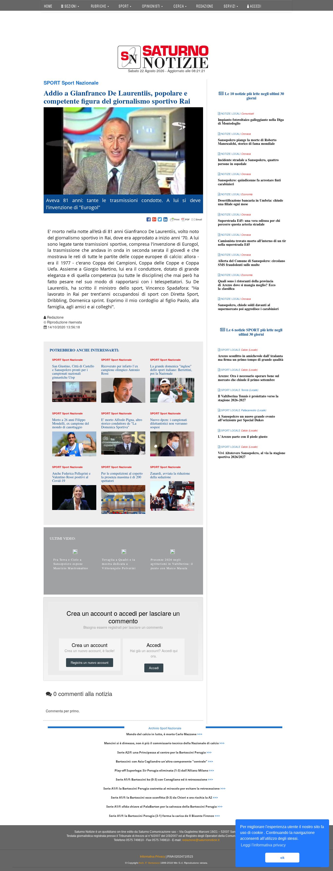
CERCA (179, 6)
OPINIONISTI (151, 6)
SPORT (124, 6)
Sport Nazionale (80, 82)
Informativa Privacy (152, 856)
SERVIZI (230, 6)
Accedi (255, 6)
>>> (199, 734)
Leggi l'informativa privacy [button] (263, 845)
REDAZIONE (204, 6)
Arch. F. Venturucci (149, 862)
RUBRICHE (99, 6)
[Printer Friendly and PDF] (186, 219)
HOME (48, 6)
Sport (52, 82)
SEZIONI (71, 6)
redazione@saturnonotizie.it (200, 840)
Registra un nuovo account (89, 662)
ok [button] (282, 858)
